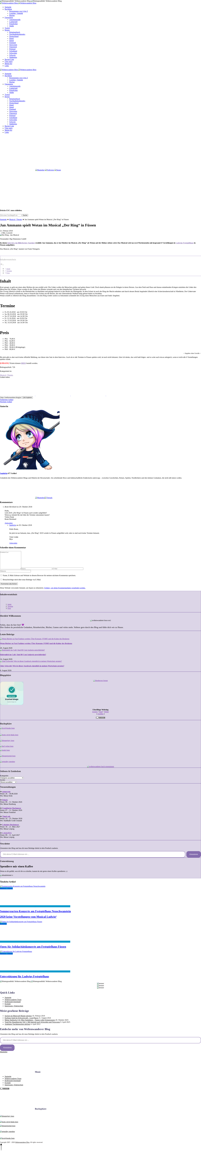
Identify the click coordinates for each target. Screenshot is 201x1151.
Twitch (7, 28)
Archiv (2, 780)
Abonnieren (193, 854)
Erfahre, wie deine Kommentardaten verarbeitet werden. (64, 588)
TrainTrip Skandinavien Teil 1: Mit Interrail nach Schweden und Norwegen (32, 1022)
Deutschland (13, 36)
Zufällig (100, 714)
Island (11, 41)
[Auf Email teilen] (123, 395)
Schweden (13, 53)
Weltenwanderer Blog (22, 1142)
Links (7, 66)
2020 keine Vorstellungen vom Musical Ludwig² (28, 916)
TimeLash (6, 816)
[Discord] (158, 152)
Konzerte (3, 924)
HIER (23, 363)
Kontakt (8, 1004)
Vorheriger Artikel (6, 400)
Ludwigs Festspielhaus (185, 243)
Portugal (12, 49)
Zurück (95, 712)
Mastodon (3, 1052)
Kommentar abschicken (9, 584)
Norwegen (13, 45)
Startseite (8, 7)
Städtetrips (13, 57)
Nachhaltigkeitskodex (17, 34)
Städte (11, 26)
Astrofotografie (14, 20)
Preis (8, 273)
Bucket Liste (9, 59)
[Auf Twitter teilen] (53, 395)
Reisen (7, 30)
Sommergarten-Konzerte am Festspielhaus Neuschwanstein (35, 911)
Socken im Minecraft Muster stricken (18, 1016)
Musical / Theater (15, 219)
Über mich (8, 62)
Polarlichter (13, 24)
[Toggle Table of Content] (2, 265)
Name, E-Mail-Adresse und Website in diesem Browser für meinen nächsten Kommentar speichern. (39, 575)
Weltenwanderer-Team (13, 1000)
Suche (25, 215)
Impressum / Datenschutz (14, 1006)
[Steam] (57, 170)
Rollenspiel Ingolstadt (13, 1002)
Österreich (13, 47)
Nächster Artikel (6, 402)
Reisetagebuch (14, 32)
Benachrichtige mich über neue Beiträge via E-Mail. (22, 580)
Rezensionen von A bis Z (18, 11)
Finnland (12, 43)
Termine (9, 271)
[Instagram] (52, 152)
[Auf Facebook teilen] (17, 395)
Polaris (5, 800)
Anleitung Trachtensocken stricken (17, 1024)
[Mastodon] (40, 170)
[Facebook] (17, 152)
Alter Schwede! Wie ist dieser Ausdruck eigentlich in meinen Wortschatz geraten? (32, 666)
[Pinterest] (88, 152)
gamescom (6, 792)
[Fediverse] (49, 170)
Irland (11, 38)
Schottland (13, 51)
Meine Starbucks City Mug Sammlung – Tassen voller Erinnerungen (30, 1020)
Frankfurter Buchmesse (11, 808)
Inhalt (8, 269)
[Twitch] (17, 170)
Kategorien (4, 776)
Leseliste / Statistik (16, 13)
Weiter (106, 712)
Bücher (12, 15)
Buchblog (8, 9)
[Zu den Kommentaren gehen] (17, 906)
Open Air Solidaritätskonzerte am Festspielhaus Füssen (33, 946)
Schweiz (12, 55)
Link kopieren (27, 397)
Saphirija (3, 473)
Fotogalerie (9, 18)
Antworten (9, 523)
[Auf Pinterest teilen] (88, 395)
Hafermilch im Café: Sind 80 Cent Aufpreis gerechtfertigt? (23, 655)
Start (100, 712)
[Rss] (123, 152)
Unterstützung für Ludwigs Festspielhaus (24, 976)
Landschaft (13, 22)
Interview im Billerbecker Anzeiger (21, 243)
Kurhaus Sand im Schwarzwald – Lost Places (21, 1018)
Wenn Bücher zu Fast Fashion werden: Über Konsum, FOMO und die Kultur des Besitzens (36, 643)
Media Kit (8, 64)
